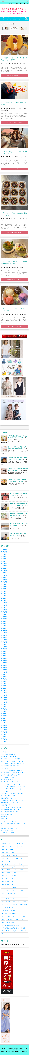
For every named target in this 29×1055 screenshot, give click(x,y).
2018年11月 (4, 736)
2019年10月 (4, 711)
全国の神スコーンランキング (10, 802)
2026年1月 (4, 552)
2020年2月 (4, 702)
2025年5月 (4, 563)
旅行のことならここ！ (8, 821)
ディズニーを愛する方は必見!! (10, 775)
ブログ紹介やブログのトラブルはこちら (13, 786)
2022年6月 (4, 637)
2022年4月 (4, 642)
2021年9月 (4, 658)
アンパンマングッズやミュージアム (12, 761)
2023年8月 (4, 605)
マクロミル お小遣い (8, 907)
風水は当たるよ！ (7, 830)
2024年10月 (4, 575)
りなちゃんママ (6, 870)
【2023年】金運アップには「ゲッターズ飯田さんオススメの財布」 (17, 436)
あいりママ (22, 846)
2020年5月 (4, 695)
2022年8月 (4, 632)
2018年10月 (4, 739)
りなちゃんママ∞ (19, 870)
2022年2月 (4, 646)
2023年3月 (4, 616)
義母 (24, 928)
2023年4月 (4, 614)
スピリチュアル (6, 904)
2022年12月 (4, 623)
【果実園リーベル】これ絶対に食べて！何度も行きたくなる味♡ (14, 59)
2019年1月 (4, 732)
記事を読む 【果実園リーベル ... (14, 75)
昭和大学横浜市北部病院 (8, 922)
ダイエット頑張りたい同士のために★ (12, 772)
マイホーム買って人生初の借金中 (11, 789)
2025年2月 (4, 568)
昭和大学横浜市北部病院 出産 (10, 925)
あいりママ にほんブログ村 (10, 855)
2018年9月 (4, 741)
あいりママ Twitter (7, 849)
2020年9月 (4, 686)
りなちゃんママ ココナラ (9, 875)
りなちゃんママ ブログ (8, 881)
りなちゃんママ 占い (8, 884)
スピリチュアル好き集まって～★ (11, 770)
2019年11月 (4, 709)
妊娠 (3, 919)
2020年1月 (4, 704)
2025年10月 (4, 556)
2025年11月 (4, 554)
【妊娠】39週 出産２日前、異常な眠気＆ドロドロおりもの (18, 469)
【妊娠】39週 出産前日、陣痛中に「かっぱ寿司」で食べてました (17, 480)
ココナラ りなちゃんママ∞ (9, 899)
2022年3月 (4, 644)
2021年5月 (4, 667)
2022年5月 (4, 639)
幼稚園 (4, 819)
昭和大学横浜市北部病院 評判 (10, 928)
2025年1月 (4, 570)
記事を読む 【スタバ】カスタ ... (14, 169)
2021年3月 (4, 672)
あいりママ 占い (7, 861)
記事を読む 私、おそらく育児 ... (14, 122)
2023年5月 (4, 612)
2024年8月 (4, 579)
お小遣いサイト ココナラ (9, 864)
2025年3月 (4, 565)
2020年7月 (4, 690)
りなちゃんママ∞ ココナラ (9, 872)
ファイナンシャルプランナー (10, 782)
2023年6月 (4, 609)
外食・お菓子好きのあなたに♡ (18, 63)
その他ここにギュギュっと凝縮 (11, 759)
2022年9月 (4, 630)
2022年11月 (4, 626)
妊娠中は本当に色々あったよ (10, 809)
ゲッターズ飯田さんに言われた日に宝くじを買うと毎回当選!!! (17, 447)
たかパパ (22, 864)
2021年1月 (4, 676)
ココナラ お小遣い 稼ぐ (9, 893)
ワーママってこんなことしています (12, 793)
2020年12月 (4, 679)
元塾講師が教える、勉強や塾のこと (12, 800)
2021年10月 (4, 656)
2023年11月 (4, 598)
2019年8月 (4, 716)
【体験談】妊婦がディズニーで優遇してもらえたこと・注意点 (17, 458)
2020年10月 (4, 683)
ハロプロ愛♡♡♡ (7, 779)
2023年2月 (4, 619)
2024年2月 (4, 591)
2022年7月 (4, 635)
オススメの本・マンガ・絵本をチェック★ (13, 763)
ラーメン (4, 791)
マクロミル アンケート (8, 910)
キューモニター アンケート (10, 890)
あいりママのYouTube (8, 754)
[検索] (27, 1)
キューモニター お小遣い (9, 887)
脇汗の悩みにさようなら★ (9, 828)
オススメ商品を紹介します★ (10, 765)
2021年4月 (4, 669)
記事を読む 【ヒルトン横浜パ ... (14, 279)
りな (23, 867)
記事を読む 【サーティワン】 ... (14, 326)
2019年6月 (4, 720)
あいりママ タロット (8, 858)
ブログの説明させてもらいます (10, 784)
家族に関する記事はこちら (10, 812)
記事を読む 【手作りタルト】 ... (14, 232)
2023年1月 (4, 621)
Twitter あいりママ (7, 843)
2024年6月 (4, 584)
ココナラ (23, 890)
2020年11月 (4, 681)
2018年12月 (4, 734)
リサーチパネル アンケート (10, 916)
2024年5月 (4, 586)
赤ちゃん (4, 934)
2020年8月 (4, 688)
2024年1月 (4, 593)
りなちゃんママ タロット (9, 878)
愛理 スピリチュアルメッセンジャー (17, 919)
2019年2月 (4, 729)
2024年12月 (4, 572)
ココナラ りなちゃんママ (9, 896)
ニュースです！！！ (7, 777)
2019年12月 (4, 706)
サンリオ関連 (5, 768)
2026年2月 (4, 549)
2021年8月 (4, 660)
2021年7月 (4, 662)
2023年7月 (4, 607)
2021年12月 (4, 651)
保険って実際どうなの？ (8, 798)
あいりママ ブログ (21, 858)
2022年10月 (4, 628)
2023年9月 (4, 602)
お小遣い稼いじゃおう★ (9, 756)
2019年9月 (4, 713)
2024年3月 (4, 589)
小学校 (4, 816)
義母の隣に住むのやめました (10, 931)
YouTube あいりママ (8, 846)
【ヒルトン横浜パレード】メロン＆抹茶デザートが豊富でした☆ (14, 262)
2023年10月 (4, 600)
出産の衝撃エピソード (8, 805)
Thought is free (24, 1051)
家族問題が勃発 (6, 814)
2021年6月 (4, 665)
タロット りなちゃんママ (19, 904)
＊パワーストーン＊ (7, 832)
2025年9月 (4, 559)
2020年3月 (4, 699)
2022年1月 (4, 649)
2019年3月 (4, 727)
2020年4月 (4, 697)
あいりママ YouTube (8, 852)
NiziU (3, 752)
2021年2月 (4, 674)
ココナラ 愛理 (6, 902)
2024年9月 (4, 577)
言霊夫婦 (23, 931)
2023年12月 (4, 595)
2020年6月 (4, 692)
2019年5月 (4, 722)
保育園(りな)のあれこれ (8, 795)
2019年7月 (4, 718)
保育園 (23, 916)
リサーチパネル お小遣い (9, 913)
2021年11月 (4, 653)
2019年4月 (4, 725)
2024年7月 (4, 582)
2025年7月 (4, 561)
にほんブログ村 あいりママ (10, 867)
